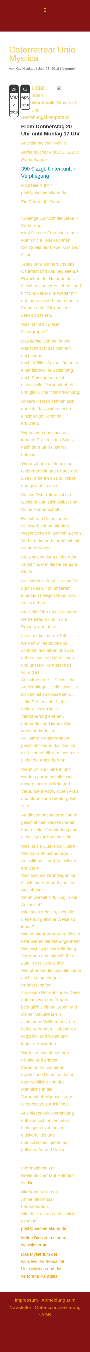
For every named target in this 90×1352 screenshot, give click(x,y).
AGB (46, 1314)
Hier (25, 1192)
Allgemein (69, 68)
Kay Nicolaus (25, 68)
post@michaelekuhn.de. (44, 1228)
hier (31, 1182)
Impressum (26, 1300)
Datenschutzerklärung (58, 1307)
